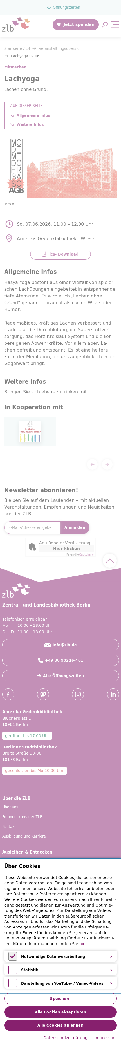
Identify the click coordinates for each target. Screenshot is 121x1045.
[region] (60, 926)
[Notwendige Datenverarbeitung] (12, 959)
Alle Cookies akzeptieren (60, 1012)
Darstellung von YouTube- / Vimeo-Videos (62, 983)
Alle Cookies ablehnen (60, 1025)
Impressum (106, 1038)
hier (83, 943)
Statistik (29, 970)
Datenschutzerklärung (65, 1038)
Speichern (60, 998)
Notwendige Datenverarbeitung (53, 957)
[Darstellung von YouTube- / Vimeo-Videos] (12, 986)
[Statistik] (12, 972)
